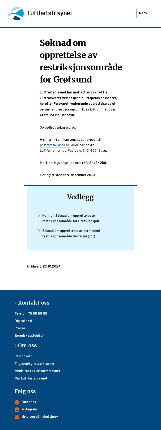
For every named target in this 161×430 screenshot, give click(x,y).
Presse (20, 328)
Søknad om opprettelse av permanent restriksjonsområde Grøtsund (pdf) (71, 234)
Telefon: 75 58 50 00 (31, 314)
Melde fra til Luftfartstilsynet (37, 371)
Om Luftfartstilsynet (31, 379)
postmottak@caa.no (55, 145)
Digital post (23, 321)
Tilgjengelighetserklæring (34, 364)
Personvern (23, 356)
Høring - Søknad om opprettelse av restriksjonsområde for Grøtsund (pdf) (71, 219)
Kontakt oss (35, 303)
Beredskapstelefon (29, 336)
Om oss (29, 345)
